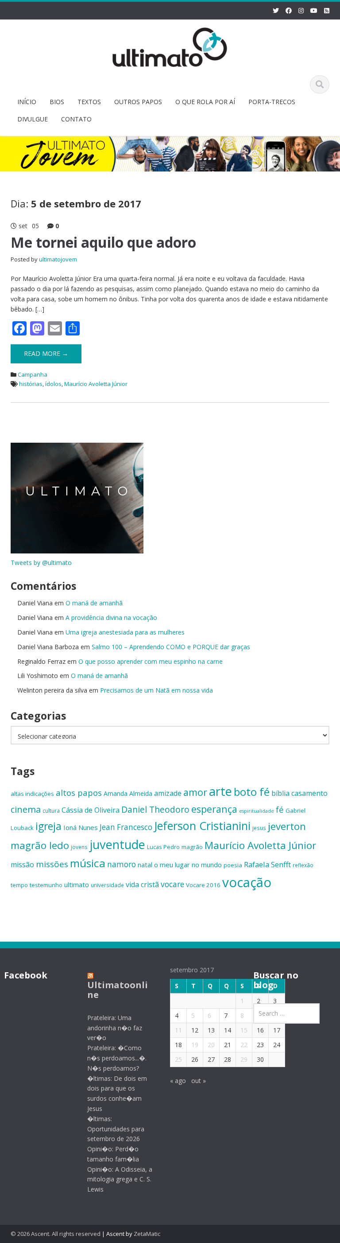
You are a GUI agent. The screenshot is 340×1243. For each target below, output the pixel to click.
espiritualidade (256, 811)
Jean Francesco (126, 827)
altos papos (79, 792)
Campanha (32, 374)
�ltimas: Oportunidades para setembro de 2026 (115, 1128)
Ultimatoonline (117, 990)
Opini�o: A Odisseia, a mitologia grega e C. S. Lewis (119, 1179)
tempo (19, 885)
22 (243, 1044)
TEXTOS (89, 101)
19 (194, 1044)
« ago (178, 1080)
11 (178, 1030)
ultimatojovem (58, 259)
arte (220, 791)
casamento (309, 793)
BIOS (57, 101)
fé (280, 809)
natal (145, 864)
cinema (26, 809)
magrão (192, 847)
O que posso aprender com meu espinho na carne (150, 661)
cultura (51, 810)
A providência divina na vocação (111, 617)
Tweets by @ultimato (41, 562)
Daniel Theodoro (155, 809)
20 (211, 1044)
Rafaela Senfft (267, 864)
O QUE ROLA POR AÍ (205, 101)
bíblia (280, 793)
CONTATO (76, 119)
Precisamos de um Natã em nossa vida (156, 690)
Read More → (46, 353)
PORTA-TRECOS (271, 101)
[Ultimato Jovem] (170, 46)
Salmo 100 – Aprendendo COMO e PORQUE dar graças (171, 647)
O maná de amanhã (94, 603)
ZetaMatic (147, 1234)
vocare (172, 884)
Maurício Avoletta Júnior (96, 384)
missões (52, 864)
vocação (246, 882)
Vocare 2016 (203, 885)
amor (195, 792)
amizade (168, 793)
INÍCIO (26, 101)
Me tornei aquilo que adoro (103, 242)
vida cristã (142, 884)
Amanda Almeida (128, 793)
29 (243, 1059)
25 (178, 1059)
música (87, 863)
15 (243, 1030)
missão (22, 864)
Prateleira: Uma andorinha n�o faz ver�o (114, 1027)
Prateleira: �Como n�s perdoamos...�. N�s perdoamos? (117, 1058)
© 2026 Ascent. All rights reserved (55, 1234)
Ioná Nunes (80, 827)
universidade (107, 884)
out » (198, 1080)
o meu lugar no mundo (188, 864)
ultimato (76, 884)
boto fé (252, 791)
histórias (30, 384)
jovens (79, 846)
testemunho (46, 885)
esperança (214, 809)
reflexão (303, 865)
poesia (233, 865)
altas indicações (32, 794)
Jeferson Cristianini (202, 825)
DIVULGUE (32, 119)
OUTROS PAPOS (138, 101)
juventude (117, 844)
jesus (259, 827)
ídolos (53, 384)
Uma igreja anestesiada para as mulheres (125, 632)
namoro (121, 864)
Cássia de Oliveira (91, 810)
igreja (48, 826)
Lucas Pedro (163, 847)
